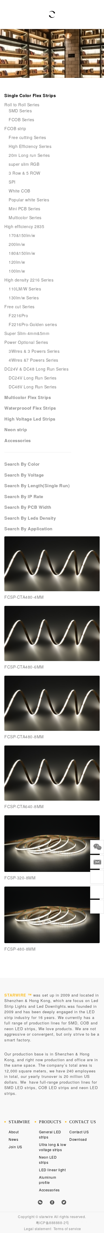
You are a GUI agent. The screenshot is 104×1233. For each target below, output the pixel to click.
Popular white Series (29, 200)
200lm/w (17, 244)
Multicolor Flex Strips (27, 397)
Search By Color (22, 464)
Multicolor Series (25, 217)
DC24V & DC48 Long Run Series (36, 369)
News (13, 1139)
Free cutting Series (27, 137)
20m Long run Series (29, 155)
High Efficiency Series (30, 146)
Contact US (79, 1131)
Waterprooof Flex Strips (30, 408)
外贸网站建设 (81, 1221)
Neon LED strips (48, 1160)
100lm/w (17, 271)
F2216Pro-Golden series (33, 324)
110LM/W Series (25, 289)
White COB (19, 191)
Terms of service (67, 1228)
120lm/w (17, 262)
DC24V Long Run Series (33, 378)
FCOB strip (15, 128)
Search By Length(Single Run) (37, 485)
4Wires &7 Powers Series (33, 360)
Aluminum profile (47, 1180)
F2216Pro (18, 315)
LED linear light (52, 1169)
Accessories (17, 440)
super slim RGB (24, 164)
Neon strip (15, 429)
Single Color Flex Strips (30, 95)
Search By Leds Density (30, 518)
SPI (12, 182)
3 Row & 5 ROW (24, 173)
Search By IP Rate (23, 496)
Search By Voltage (24, 475)
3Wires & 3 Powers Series (34, 351)
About (14, 1131)
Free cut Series (19, 306)
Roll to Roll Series (22, 104)
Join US (15, 1146)
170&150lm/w (22, 235)
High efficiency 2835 (24, 226)
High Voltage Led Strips (29, 419)
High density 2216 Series (28, 280)
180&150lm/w (22, 253)
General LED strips (50, 1134)
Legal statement (37, 1228)
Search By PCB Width (27, 507)
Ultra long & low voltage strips (52, 1147)
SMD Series (20, 110)
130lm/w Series (24, 297)
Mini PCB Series (24, 208)
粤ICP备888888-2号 (52, 1222)
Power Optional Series (26, 342)
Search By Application (28, 528)
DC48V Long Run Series (33, 387)
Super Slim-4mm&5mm (26, 333)
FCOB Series (21, 119)
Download (78, 1139)
